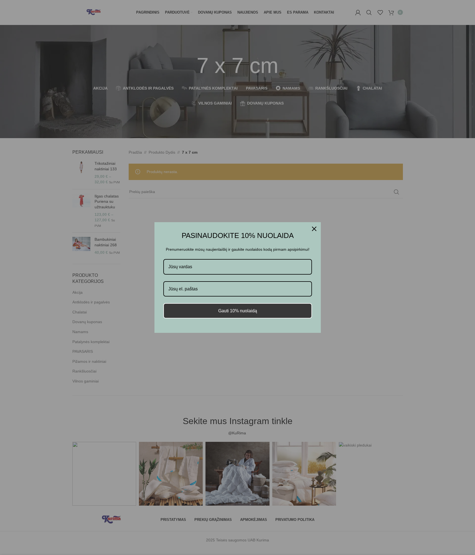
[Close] (314, 228)
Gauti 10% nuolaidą (237, 310)
